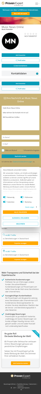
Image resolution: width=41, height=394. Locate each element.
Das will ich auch (20, 13)
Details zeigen (29, 207)
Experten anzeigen (20, 243)
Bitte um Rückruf (11, 150)
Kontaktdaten (19, 73)
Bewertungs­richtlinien (10, 384)
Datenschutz (32, 384)
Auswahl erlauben (20, 218)
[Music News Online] (10, 41)
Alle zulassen (20, 212)
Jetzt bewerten (20, 55)
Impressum (20, 386)
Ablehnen (20, 223)
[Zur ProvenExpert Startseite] (12, 4)
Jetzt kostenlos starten (20, 363)
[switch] (22, 197)
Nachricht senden (20, 156)
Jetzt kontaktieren (21, 66)
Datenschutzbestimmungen (22, 162)
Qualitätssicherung (22, 384)
